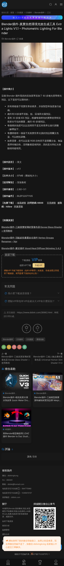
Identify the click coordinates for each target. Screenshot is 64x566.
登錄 (34, 456)
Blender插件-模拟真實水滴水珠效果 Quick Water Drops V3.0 (16, 399)
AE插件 (8, 429)
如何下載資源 (7, 521)
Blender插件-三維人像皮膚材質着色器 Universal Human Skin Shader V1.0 (48, 359)
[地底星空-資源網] (4, 4)
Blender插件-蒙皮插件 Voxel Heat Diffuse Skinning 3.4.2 (31, 248)
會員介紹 (5, 525)
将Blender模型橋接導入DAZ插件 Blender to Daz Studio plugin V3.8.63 (16, 435)
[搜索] (50, 4)
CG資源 (30, 339)
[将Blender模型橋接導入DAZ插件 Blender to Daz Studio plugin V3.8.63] (16, 418)
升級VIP (38, 265)
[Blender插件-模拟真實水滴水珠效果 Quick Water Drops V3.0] (16, 381)
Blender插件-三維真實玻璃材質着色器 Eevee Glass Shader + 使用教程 (16, 359)
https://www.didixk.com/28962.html (34, 312)
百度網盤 (51, 202)
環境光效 (40, 339)
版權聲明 (5, 530)
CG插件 (20, 339)
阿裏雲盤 (18, 206)
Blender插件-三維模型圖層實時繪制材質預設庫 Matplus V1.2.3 (47, 399)
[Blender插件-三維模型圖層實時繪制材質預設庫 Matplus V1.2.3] (48, 381)
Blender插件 (10, 39)
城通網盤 (21, 202)
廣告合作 (5, 534)
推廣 (21, 39)
